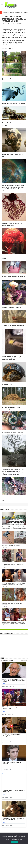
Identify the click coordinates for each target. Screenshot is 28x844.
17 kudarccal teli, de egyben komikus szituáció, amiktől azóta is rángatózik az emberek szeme (14, 527)
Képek (11, 23)
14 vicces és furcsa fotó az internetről (11, 545)
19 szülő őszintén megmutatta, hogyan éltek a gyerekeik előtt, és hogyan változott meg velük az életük (14, 624)
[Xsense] (14, 4)
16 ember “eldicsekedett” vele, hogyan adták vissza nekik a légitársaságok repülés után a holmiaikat (13, 564)
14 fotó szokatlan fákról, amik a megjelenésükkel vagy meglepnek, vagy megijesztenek (12, 603)
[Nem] (26, 838)
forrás (3, 500)
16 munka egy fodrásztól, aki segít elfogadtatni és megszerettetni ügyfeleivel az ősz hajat (14, 584)
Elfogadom (14, 841)
